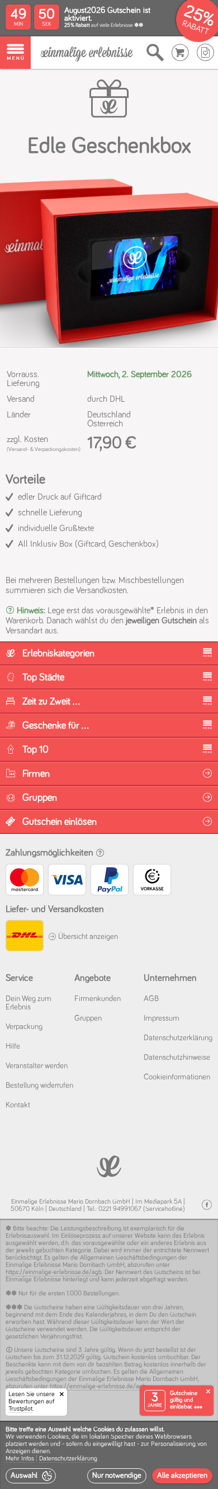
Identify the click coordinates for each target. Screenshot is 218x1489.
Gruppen (88, 1018)
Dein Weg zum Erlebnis (28, 1003)
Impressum (161, 1018)
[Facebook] (206, 1205)
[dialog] (109, 1455)
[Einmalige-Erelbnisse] (109, 1165)
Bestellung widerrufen (39, 1085)
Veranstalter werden (37, 1066)
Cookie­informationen (177, 1077)
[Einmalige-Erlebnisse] (86, 52)
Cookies (58, 1437)
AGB (151, 999)
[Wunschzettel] (205, 52)
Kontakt (18, 1105)
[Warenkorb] (180, 52)
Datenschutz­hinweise (177, 1057)
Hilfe (13, 1046)
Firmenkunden (97, 999)
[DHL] (24, 936)
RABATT (195, 27)
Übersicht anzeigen (87, 937)
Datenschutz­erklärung (178, 1038)
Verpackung (24, 1027)
